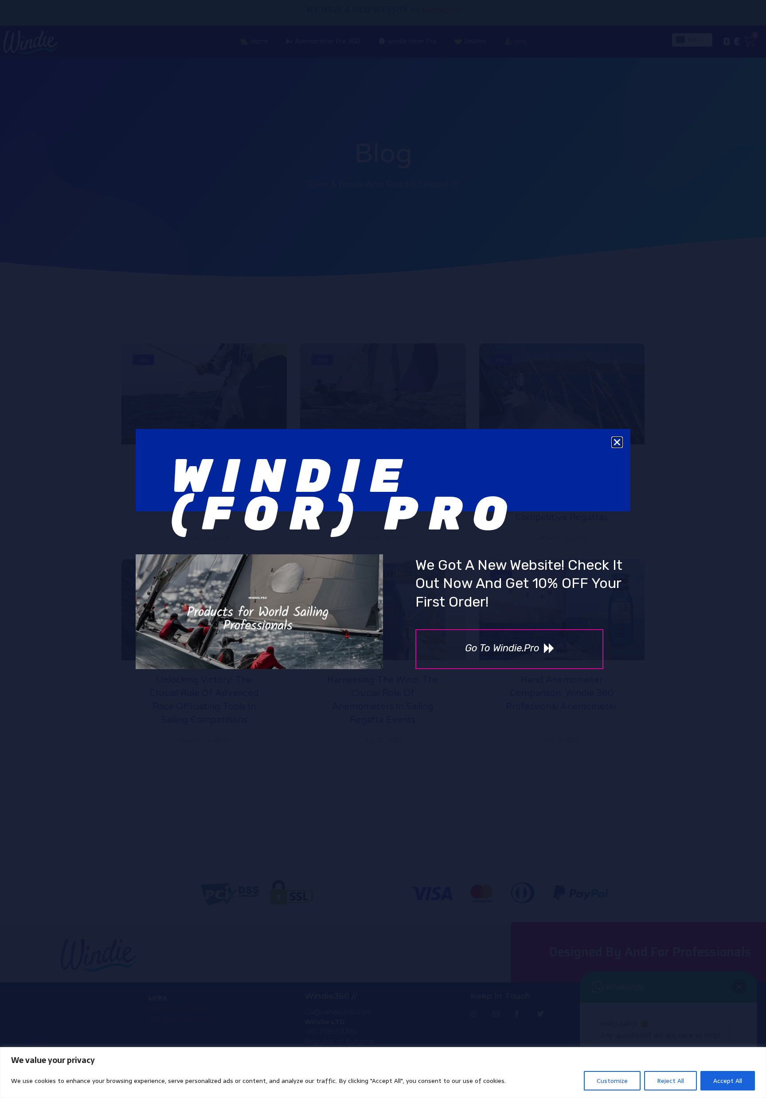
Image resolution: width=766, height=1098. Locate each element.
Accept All (727, 1081)
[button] (617, 442)
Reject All (670, 1081)
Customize (612, 1081)
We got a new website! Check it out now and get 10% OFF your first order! (518, 583)
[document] (383, 549)
